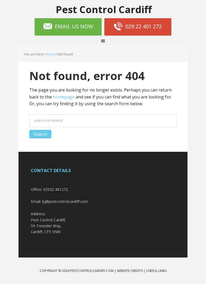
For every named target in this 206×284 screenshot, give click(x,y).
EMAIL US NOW (74, 26)
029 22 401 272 (143, 26)
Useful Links (156, 270)
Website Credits (130, 270)
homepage (64, 97)
